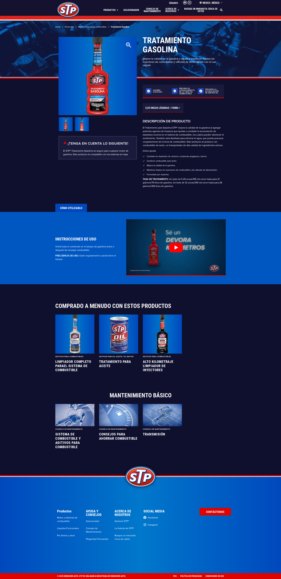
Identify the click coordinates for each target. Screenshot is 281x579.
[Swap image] (66, 124)
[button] (221, 10)
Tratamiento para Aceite (115, 363)
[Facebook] (185, 3)
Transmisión (154, 434)
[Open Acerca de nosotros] (178, 10)
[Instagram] (189, 3)
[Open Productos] (117, 10)
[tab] (71, 208)
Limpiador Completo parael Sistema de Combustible (73, 365)
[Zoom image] (128, 45)
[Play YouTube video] (176, 247)
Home (57, 26)
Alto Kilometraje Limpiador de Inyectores (158, 365)
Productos (69, 26)
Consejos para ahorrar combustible (118, 436)
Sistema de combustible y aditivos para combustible (68, 440)
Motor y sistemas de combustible (92, 26)
